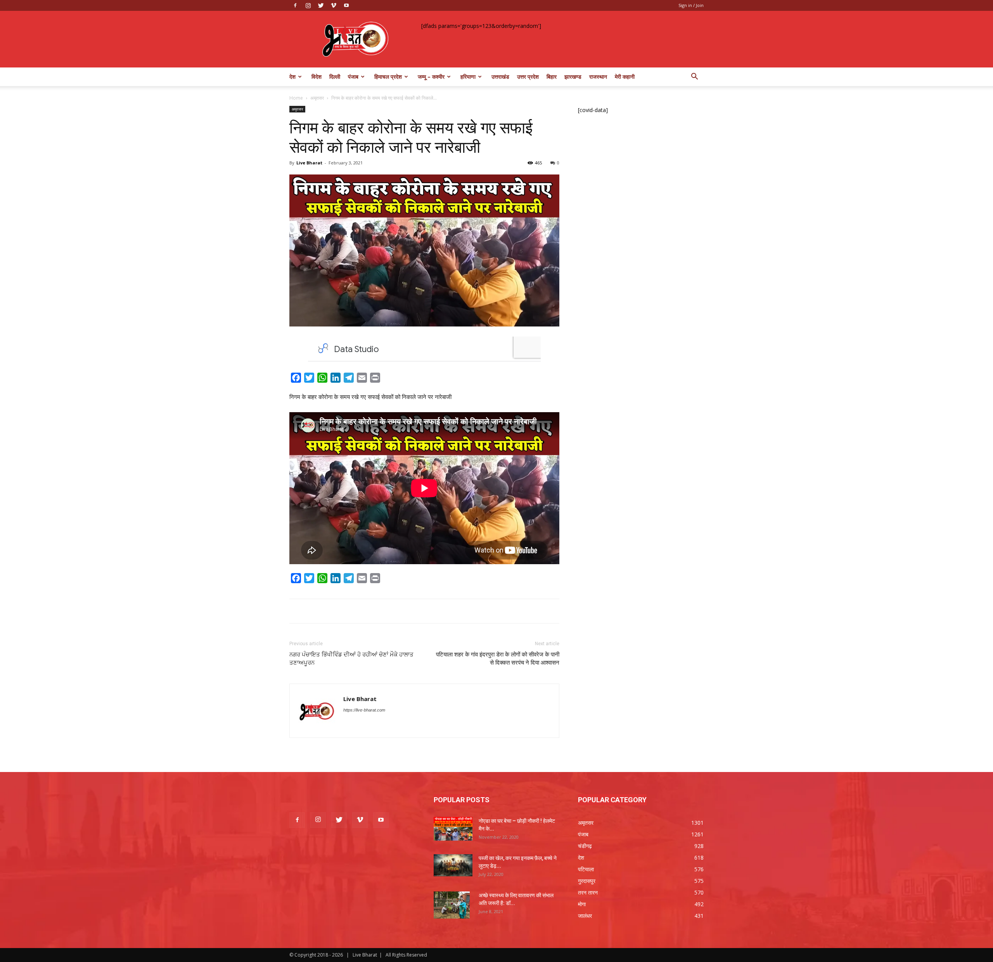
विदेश (316, 76)
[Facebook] (295, 5)
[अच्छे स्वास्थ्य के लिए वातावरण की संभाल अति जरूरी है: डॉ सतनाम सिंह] (452, 905)
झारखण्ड (572, 76)
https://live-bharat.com (364, 710)
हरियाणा (468, 76)
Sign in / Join (691, 5)
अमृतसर (317, 98)
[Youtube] (346, 5)
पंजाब (353, 76)
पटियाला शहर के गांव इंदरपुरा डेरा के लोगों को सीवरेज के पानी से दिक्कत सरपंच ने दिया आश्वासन (497, 658)
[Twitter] (321, 5)
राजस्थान (598, 76)
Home (296, 98)
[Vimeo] (333, 5)
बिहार (552, 76)
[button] (694, 77)
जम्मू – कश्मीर (431, 76)
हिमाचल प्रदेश (388, 76)
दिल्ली (334, 76)
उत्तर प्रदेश (528, 76)
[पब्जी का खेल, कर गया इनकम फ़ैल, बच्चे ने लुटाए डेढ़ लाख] (453, 865)
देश (292, 76)
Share (391, 379)
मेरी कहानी (625, 76)
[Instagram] (308, 5)
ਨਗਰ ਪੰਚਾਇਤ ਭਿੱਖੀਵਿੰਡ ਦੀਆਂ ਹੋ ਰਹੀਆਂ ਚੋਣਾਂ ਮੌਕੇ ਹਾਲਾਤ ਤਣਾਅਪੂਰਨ (351, 658)
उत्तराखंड (500, 76)
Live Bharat (309, 163)
